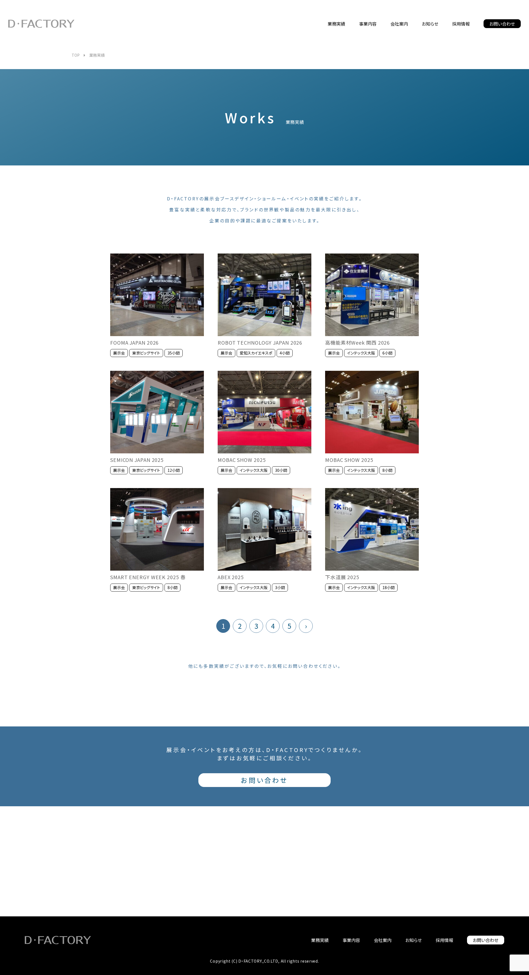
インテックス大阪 (361, 353)
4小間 (285, 353)
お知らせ (413, 940)
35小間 (174, 353)
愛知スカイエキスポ (256, 353)
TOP (76, 55)
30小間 (281, 470)
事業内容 (351, 940)
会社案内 (383, 940)
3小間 (280, 587)
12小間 (174, 470)
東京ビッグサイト (146, 353)
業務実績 (320, 940)
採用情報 (444, 940)
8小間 (387, 470)
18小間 (388, 587)
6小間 (387, 353)
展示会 (119, 353)
